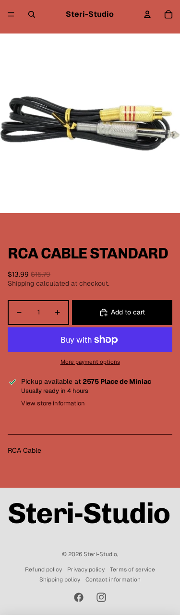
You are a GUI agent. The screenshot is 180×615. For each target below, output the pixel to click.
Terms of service (132, 569)
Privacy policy (86, 569)
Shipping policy (59, 579)
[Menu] (11, 14)
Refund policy (43, 569)
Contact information (113, 579)
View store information (53, 403)
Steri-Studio (100, 554)
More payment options (90, 361)
